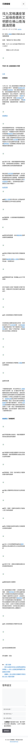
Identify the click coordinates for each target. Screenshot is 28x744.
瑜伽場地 (10, 90)
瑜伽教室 (5, 116)
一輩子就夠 (7, 664)
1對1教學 (15, 139)
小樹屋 (10, 34)
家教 (24, 100)
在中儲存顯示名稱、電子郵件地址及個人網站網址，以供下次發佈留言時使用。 (14, 724)
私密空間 (5, 187)
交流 (3, 74)
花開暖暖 (6, 4)
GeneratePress (14, 741)
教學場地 (6, 143)
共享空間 (10, 173)
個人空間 (7, 199)
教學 (22, 96)
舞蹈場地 (19, 235)
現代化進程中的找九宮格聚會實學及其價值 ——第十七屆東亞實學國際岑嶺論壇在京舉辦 (14, 669)
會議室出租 (21, 88)
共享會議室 (19, 98)
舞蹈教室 (9, 259)
